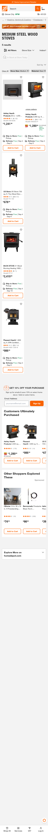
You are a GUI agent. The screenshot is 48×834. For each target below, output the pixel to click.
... (3, 20)
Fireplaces (38, 19)
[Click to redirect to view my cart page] (43, 8)
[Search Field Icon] (37, 8)
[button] (41, 65)
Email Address (10, 398)
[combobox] (21, 8)
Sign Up (36, 403)
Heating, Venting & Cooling (19, 19)
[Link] (13, 189)
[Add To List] (21, 77)
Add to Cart (13, 148)
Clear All (5, 71)
